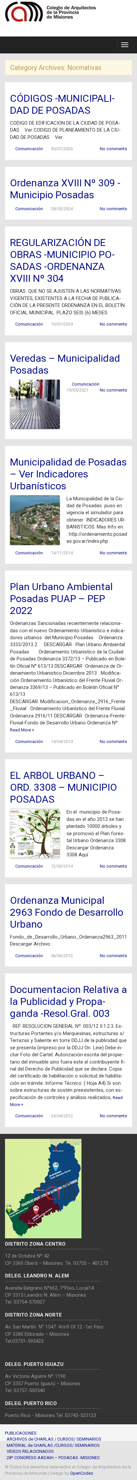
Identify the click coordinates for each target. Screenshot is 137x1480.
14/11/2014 (62, 552)
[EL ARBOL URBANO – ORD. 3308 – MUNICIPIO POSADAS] (35, 833)
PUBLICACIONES (21, 1433)
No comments (113, 148)
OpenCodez (81, 1473)
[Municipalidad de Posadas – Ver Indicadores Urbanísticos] (35, 520)
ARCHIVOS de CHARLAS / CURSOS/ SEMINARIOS (54, 1439)
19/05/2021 (77, 390)
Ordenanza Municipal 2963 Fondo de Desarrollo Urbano (66, 912)
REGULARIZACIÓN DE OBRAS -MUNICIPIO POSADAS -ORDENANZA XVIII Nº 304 (62, 260)
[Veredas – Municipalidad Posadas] (35, 404)
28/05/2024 (62, 208)
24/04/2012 (62, 1115)
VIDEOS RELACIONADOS (30, 1451)
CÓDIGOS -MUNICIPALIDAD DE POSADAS (62, 104)
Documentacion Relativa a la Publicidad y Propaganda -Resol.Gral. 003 (68, 1001)
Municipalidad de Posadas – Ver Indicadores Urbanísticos (68, 474)
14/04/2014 (62, 741)
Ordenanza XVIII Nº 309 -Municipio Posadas (65, 189)
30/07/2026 (62, 148)
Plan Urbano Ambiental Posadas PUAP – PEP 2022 (61, 598)
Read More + (22, 729)
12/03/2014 (62, 866)
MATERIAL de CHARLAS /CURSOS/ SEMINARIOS (53, 1445)
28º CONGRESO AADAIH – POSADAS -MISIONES (53, 1457)
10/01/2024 (62, 324)
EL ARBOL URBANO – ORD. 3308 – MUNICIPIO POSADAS (63, 787)
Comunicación (29, 148)
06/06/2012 (62, 955)
